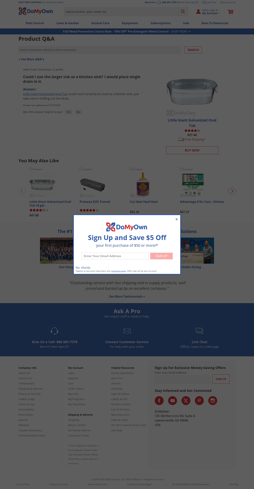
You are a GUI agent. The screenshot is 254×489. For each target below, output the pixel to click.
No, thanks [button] (82, 268)
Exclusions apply (118, 271)
